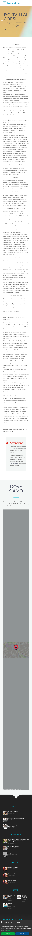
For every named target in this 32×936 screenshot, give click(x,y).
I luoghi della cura (13, 867)
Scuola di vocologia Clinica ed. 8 (16, 818)
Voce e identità (12, 880)
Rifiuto (22, 933)
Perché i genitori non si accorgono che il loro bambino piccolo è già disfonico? (18, 841)
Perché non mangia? (13, 846)
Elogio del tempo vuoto (14, 853)
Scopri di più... (10, 930)
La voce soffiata (12, 874)
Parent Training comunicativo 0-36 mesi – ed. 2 (17, 825)
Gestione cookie (14, 463)
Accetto (8, 933)
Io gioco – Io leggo (13, 811)
